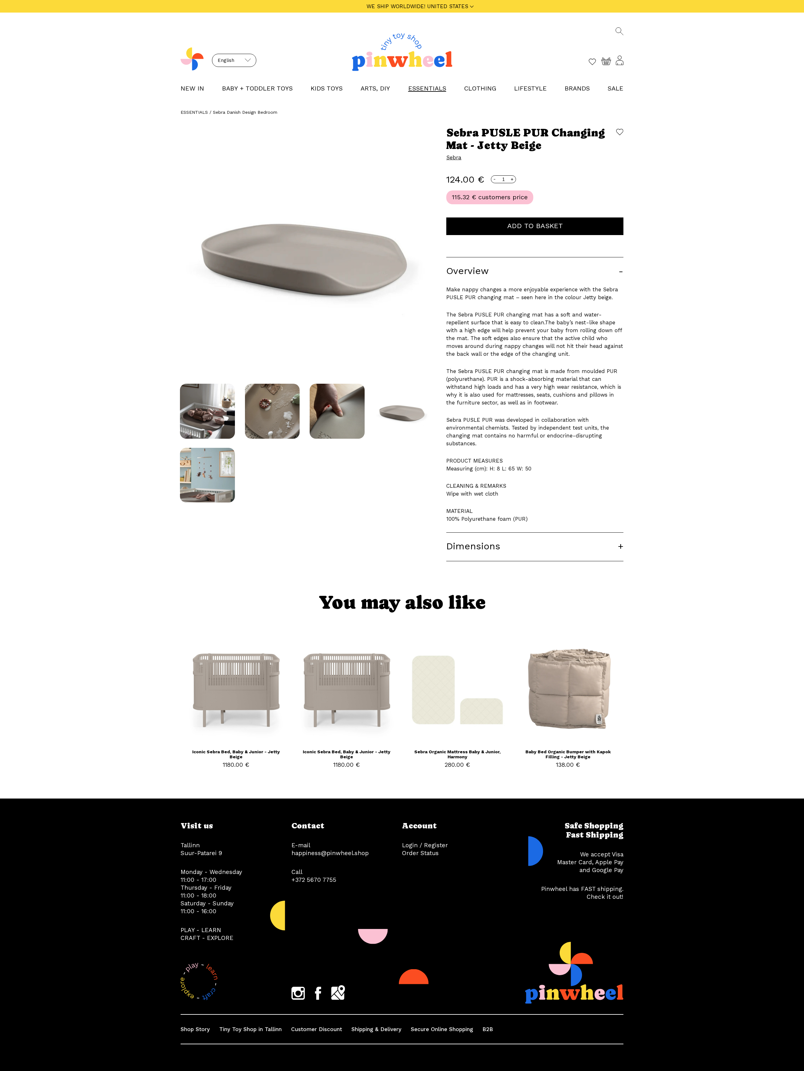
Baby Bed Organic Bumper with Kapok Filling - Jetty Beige (568, 754)
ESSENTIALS (427, 88)
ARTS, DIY (375, 88)
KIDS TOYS (327, 88)
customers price (503, 197)
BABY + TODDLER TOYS (257, 88)
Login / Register (425, 845)
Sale (615, 88)
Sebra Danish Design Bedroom (245, 112)
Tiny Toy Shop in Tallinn (250, 1029)
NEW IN (192, 88)
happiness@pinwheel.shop (330, 853)
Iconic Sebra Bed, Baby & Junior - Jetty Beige (236, 754)
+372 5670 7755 (313, 879)
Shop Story (195, 1029)
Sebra (453, 157)
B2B (487, 1029)
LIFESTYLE (530, 88)
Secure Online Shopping (442, 1029)
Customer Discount (316, 1029)
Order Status (420, 853)
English (226, 60)
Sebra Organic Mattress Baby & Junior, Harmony (457, 754)
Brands (577, 88)
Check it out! (605, 896)
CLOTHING (480, 88)
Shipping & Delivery (376, 1029)
